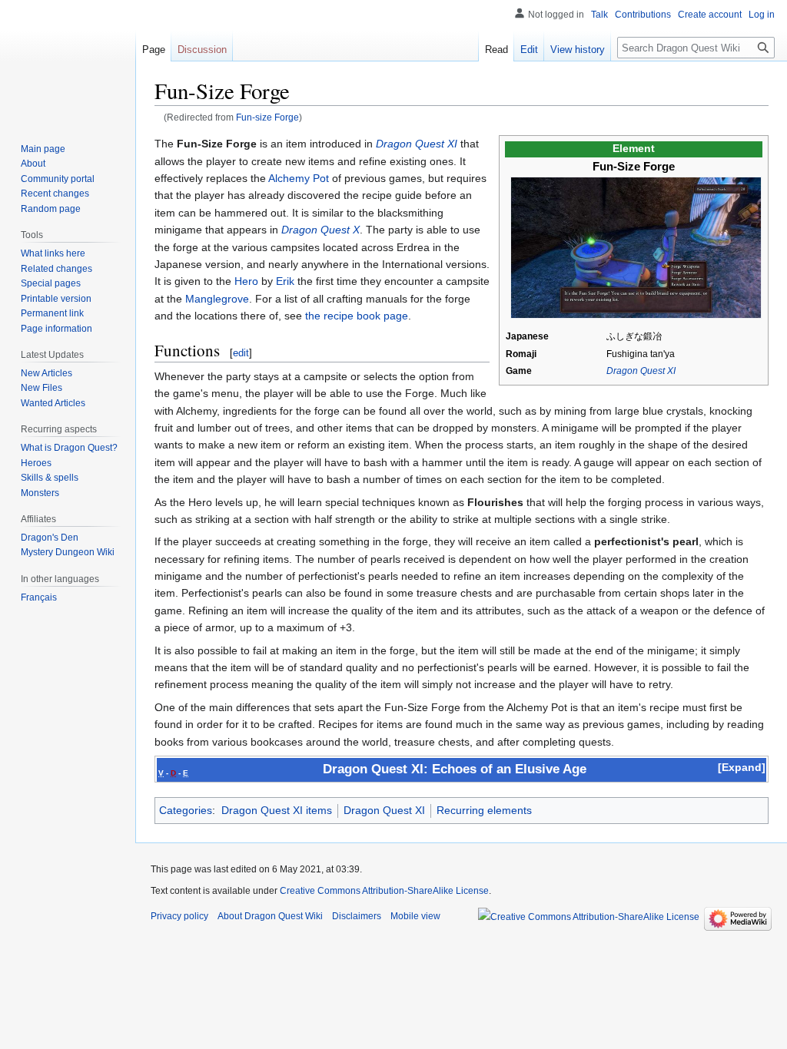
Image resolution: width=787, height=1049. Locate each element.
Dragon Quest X (320, 229)
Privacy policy (179, 916)
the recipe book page (356, 315)
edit (241, 353)
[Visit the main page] (67, 61)
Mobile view (415, 916)
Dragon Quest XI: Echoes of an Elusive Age (454, 769)
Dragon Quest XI (641, 371)
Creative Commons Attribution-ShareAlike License (384, 890)
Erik (285, 281)
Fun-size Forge (267, 117)
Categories (185, 810)
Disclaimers (356, 916)
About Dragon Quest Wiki (270, 916)
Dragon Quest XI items (276, 810)
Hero (246, 281)
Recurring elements (484, 810)
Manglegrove (217, 299)
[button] (741, 767)
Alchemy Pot (298, 178)
